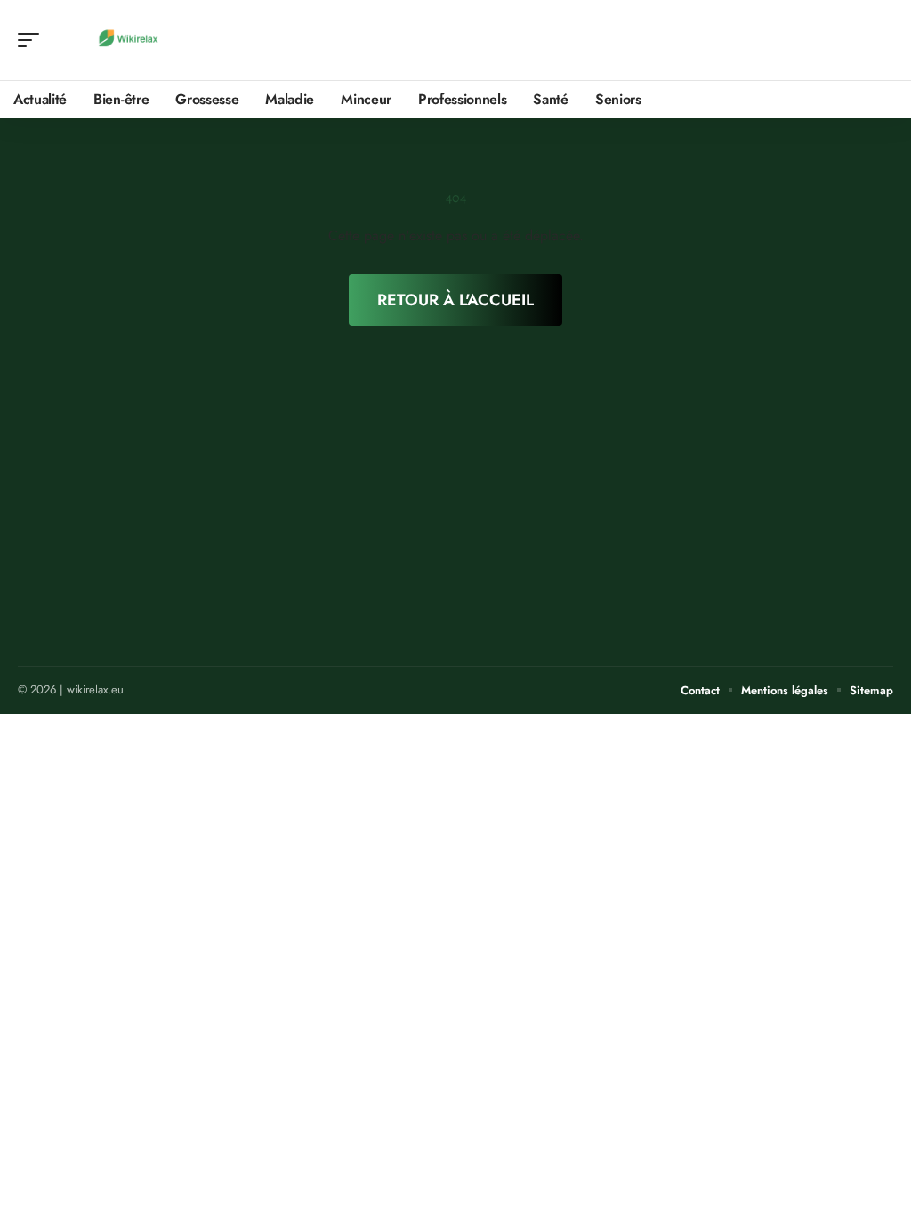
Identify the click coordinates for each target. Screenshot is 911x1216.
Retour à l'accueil (455, 300)
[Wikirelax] (128, 40)
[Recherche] (880, 40)
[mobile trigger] (33, 40)
